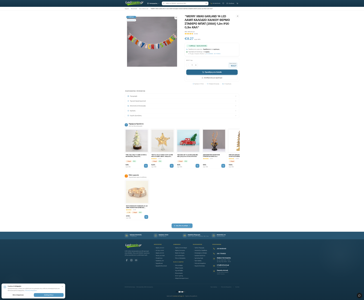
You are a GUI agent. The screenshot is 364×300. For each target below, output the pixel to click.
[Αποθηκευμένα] (223, 3)
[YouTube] (136, 260)
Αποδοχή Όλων (48, 295)
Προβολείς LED (160, 260)
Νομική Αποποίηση (200, 266)
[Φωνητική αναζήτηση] (206, 3)
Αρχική (127, 8)
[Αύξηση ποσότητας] (196, 65)
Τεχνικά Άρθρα (179, 270)
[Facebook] (127, 260)
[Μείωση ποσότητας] (188, 65)
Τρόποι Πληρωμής (199, 248)
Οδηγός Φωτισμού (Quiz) (181, 278)
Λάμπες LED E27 (160, 248)
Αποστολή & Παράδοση (201, 250)
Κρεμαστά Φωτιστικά (161, 266)
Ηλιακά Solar (159, 258)
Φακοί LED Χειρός (179, 253)
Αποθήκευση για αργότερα (213, 78)
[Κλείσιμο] (62, 286)
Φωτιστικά (134, 8)
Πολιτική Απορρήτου (200, 263)
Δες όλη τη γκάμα (182, 225)
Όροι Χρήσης (198, 260)
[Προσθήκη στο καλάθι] (146, 166)
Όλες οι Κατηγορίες (180, 258)
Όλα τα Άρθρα (179, 265)
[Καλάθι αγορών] (237, 3)
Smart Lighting (179, 276)
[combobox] (185, 3)
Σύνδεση (231, 3)
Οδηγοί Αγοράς (179, 268)
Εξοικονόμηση (179, 273)
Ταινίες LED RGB (160, 255)
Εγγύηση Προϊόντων (200, 255)
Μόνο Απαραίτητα (18, 295)
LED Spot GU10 (160, 250)
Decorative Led (143, 8)
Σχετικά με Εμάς (199, 258)
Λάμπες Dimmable (180, 250)
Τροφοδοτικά (159, 263)
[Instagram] (131, 260)
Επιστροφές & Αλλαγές (201, 253)
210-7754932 (217, 53)
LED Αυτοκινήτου (179, 255)
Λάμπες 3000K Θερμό (181, 248)
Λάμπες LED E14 (160, 253)
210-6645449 (209, 53)
